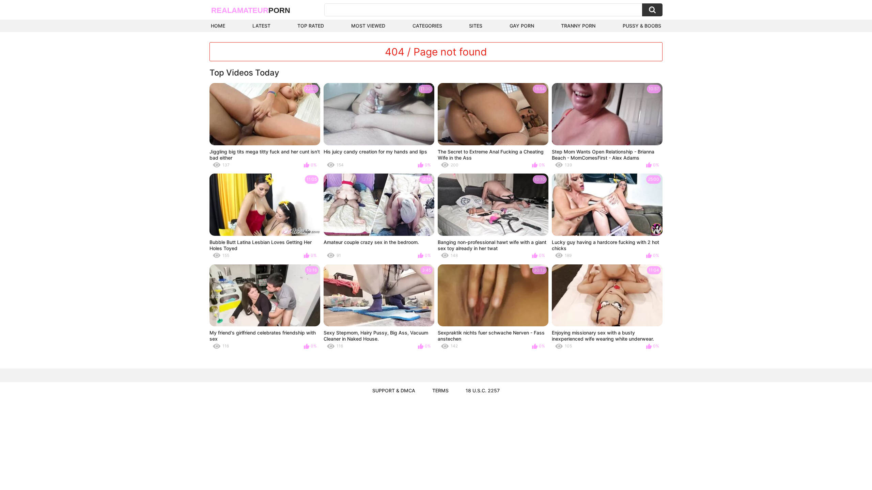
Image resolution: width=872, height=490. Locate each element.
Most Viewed (368, 26)
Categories (427, 26)
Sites (475, 26)
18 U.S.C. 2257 (483, 390)
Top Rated (310, 26)
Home (218, 26)
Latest (261, 26)
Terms (440, 390)
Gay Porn (522, 26)
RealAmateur (250, 10)
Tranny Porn (578, 26)
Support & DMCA (393, 390)
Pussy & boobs (642, 26)
